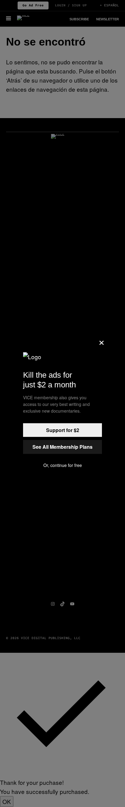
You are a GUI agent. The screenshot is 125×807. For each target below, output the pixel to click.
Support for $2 (62, 430)
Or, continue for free (62, 465)
